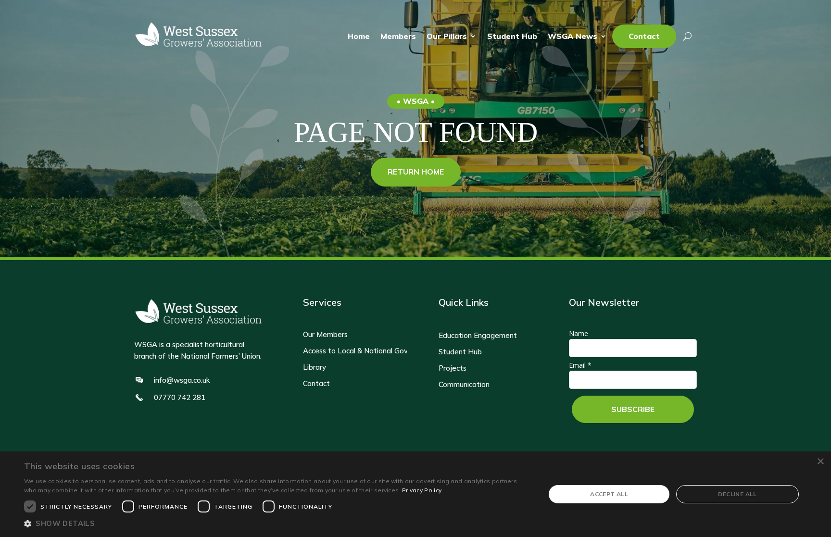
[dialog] (415, 494)
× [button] (820, 461)
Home (359, 36)
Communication (464, 384)
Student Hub (512, 36)
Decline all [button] (737, 494)
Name (578, 333)
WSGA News (572, 36)
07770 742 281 (179, 397)
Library (314, 367)
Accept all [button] (609, 494)
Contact (644, 36)
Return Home (416, 171)
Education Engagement (478, 335)
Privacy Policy (421, 490)
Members (398, 36)
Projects (452, 368)
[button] (277, 524)
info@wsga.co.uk (182, 380)
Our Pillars (447, 36)
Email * (580, 365)
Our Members (325, 334)
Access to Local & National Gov (355, 351)
